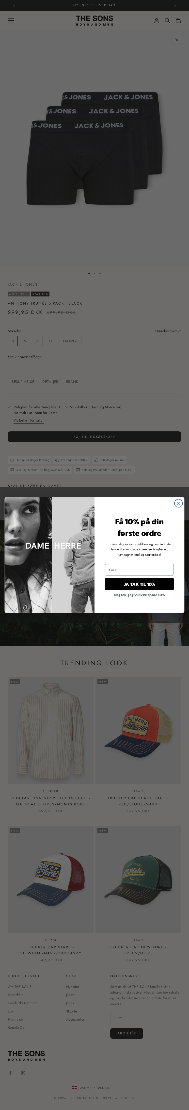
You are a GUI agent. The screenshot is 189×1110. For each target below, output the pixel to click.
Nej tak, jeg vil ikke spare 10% (139, 594)
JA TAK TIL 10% (139, 583)
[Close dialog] (178, 503)
